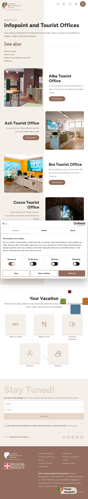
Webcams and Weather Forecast (17, 58)
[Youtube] (69, 437)
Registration (44, 416)
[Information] (70, 4)
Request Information (19, 437)
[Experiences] (58, 4)
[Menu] (83, 4)
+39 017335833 (46, 480)
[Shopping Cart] (53, 4)
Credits (66, 460)
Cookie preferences (46, 457)
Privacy (41, 460)
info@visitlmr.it (75, 480)
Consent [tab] (15, 230)
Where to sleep (10, 51)
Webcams (8, 61)
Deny (16, 273)
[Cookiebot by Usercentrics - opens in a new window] (75, 224)
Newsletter (67, 454)
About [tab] (72, 230)
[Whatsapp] (77, 4)
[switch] (33, 264)
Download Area (69, 463)
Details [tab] (44, 230)
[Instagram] (73, 437)
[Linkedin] (81, 437)
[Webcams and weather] (64, 4)
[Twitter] (77, 437)
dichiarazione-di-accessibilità (45, 464)
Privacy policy (72, 426)
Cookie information (46, 454)
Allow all (71, 273)
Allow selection (44, 273)
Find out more (57, 99)
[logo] (11, 6)
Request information (71, 457)
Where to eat (9, 55)
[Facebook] (64, 437)
